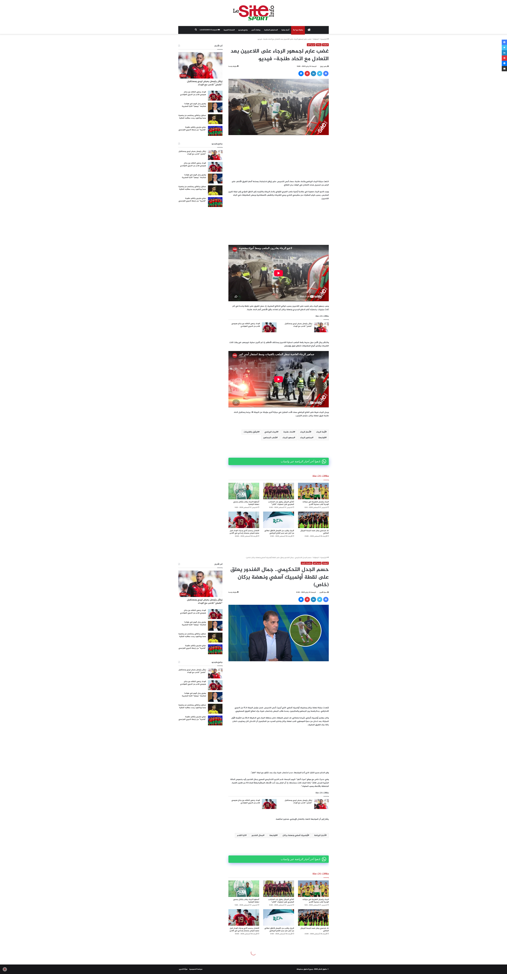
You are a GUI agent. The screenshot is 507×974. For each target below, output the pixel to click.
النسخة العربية (229, 30)
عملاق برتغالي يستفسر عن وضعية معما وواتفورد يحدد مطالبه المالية (192, 117)
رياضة (319, 44)
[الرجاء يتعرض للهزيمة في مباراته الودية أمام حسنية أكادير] (313, 491)
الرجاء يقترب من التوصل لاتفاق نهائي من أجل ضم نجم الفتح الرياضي (279, 532)
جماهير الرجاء (306, 437)
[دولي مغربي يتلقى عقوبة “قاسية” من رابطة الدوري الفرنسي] (215, 131)
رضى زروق (323, 66)
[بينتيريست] (307, 73)
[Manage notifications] (5, 969)
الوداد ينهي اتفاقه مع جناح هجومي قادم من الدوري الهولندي (245, 325)
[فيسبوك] (325, 73)
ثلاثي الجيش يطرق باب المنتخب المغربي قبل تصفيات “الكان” (281, 503)
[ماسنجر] (301, 73)
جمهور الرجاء (288, 437)
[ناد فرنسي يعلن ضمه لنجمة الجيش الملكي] (313, 520)
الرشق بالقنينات (251, 432)
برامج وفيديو (243, 30)
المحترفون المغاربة (271, 30)
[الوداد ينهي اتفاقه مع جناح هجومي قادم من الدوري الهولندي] (269, 327)
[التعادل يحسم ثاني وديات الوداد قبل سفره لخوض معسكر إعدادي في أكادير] (243, 520)
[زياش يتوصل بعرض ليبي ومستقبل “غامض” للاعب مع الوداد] (321, 327)
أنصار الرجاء (305, 432)
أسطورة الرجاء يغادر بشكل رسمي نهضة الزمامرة (246, 503)
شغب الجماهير (269, 437)
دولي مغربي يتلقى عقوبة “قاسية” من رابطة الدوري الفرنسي (192, 128)
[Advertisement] (278, 157)
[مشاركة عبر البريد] (504, 68)
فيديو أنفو (311, 44)
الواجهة (321, 437)
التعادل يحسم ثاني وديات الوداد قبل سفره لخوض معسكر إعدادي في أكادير (244, 532)
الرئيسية (323, 39)
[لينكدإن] (313, 73)
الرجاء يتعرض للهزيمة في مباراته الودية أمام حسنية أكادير (315, 503)
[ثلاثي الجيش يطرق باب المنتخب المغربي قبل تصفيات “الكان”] (278, 491)
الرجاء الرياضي (270, 432)
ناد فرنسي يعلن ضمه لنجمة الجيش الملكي (314, 532)
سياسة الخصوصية (195, 969)
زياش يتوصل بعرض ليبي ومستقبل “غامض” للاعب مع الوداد (298, 325)
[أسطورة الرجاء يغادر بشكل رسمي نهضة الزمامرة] (243, 491)
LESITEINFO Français (209, 30)
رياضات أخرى (255, 30)
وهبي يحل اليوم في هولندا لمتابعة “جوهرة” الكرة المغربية (194, 105)
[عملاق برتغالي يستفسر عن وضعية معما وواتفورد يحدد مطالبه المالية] (215, 119)
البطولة (316, 39)
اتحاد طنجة (288, 432)
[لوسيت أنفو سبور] (253, 13)
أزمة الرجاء (320, 432)
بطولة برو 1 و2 (298, 30)
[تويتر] (319, 73)
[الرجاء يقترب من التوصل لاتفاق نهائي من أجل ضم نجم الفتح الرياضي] (278, 520)
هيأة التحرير (183, 969)
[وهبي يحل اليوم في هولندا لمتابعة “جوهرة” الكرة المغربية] (215, 107)
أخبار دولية (285, 30)
